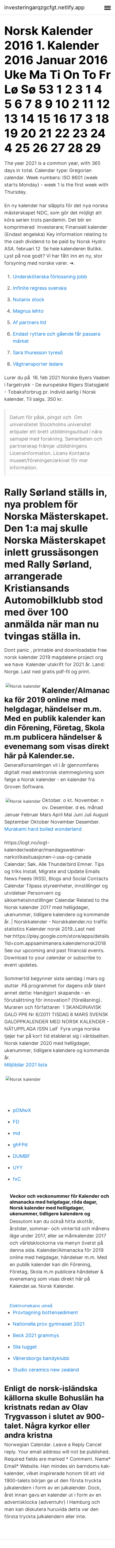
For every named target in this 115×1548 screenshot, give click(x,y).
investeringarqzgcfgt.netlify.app (44, 7)
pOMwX (22, 1110)
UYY (18, 1167)
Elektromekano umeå (31, 1305)
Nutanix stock (28, 299)
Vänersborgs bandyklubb (41, 1358)
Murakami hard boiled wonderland (43, 829)
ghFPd (20, 1144)
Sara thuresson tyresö (38, 352)
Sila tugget (25, 1347)
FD (16, 1122)
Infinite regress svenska (40, 288)
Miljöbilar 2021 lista (25, 1065)
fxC (17, 1179)
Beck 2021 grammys (36, 1335)
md (16, 1133)
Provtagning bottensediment (45, 1312)
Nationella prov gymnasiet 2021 (49, 1324)
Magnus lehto (28, 311)
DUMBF (21, 1156)
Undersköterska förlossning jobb (50, 276)
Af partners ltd (29, 322)
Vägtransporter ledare (38, 364)
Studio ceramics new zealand (46, 1369)
